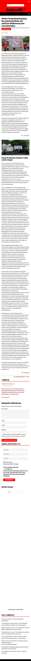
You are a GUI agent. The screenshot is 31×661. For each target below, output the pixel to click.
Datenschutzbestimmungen (10, 464)
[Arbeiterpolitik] (15, 11)
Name (3, 420)
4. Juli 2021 (5, 32)
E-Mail (3, 425)
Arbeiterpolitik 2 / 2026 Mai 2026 (15, 609)
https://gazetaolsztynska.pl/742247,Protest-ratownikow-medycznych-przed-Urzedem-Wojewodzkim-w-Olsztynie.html (13, 392)
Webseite (4, 429)
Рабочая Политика (7, 383)
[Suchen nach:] (15, 5)
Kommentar (5, 408)
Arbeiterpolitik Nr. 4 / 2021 (22, 376)
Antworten (6, 397)
